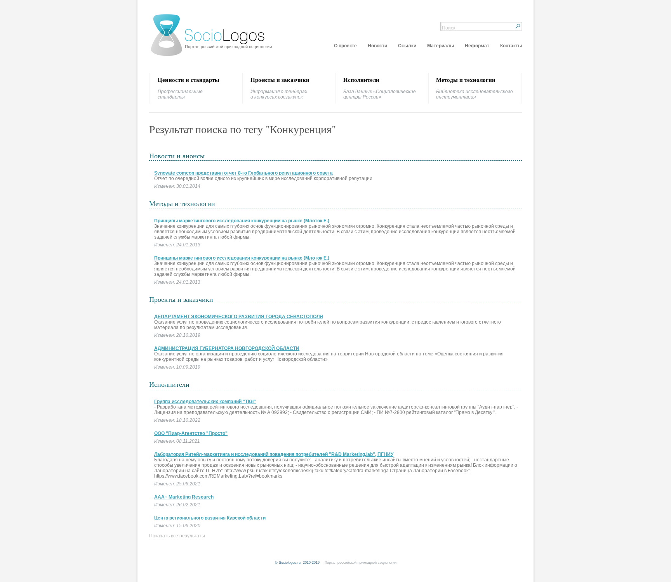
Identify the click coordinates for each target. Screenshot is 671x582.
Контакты (511, 45)
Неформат (477, 45)
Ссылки (407, 45)
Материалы (440, 45)
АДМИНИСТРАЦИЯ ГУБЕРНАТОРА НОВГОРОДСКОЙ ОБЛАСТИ (226, 348)
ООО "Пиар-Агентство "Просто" (191, 433)
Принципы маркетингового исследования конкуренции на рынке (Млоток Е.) (241, 220)
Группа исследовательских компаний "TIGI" (205, 401)
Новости (377, 45)
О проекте (345, 45)
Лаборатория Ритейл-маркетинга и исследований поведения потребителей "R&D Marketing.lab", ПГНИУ (273, 454)
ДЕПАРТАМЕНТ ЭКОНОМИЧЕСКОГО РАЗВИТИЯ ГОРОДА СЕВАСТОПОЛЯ (238, 316)
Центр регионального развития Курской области (210, 518)
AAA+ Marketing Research (184, 497)
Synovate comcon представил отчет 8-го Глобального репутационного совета (243, 173)
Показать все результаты (177, 536)
